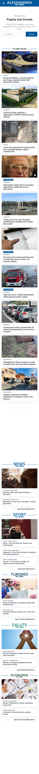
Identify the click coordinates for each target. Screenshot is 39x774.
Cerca (31, 34)
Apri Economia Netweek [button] (24, 720)
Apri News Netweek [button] (25, 509)
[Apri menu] (3, 3)
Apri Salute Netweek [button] (25, 670)
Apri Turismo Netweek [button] (24, 619)
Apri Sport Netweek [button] (26, 569)
